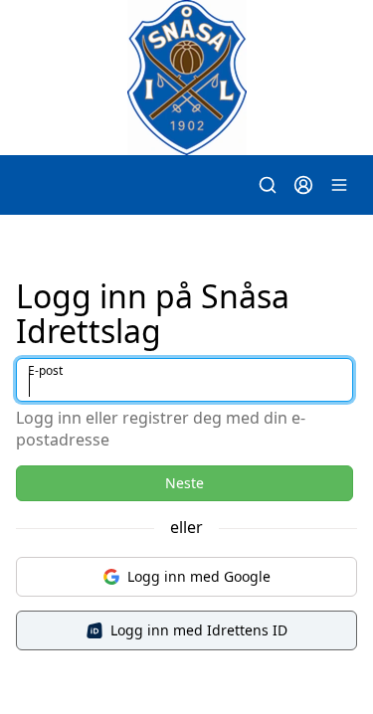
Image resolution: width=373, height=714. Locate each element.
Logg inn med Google (199, 576)
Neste (184, 482)
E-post (45, 370)
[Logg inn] (303, 185)
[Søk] (267, 185)
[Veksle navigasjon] (339, 185)
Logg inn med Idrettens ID (198, 630)
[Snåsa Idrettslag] (186, 77)
